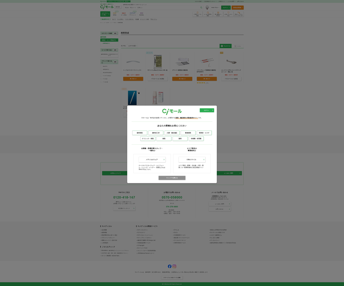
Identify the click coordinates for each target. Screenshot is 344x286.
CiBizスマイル (191, 159)
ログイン (206, 110)
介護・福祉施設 (172, 133)
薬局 (180, 138)
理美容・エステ (204, 133)
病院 (164, 138)
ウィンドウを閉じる (172, 178)
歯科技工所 (156, 133)
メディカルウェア (152, 159)
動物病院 (188, 133)
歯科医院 (140, 133)
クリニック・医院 (148, 138)
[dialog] (172, 144)
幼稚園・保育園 (196, 138)
